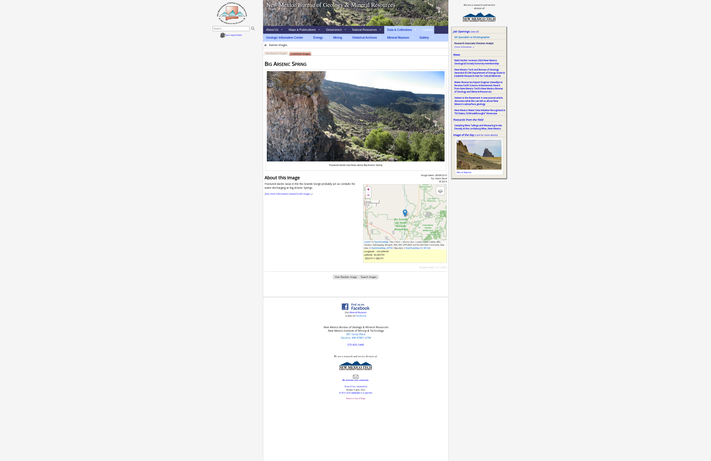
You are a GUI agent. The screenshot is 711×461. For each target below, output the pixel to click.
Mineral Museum (398, 37)
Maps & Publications (302, 29)
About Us (272, 29)
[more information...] (464, 47)
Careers (427, 29)
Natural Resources (364, 29)
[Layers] (440, 191)
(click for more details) (486, 135)
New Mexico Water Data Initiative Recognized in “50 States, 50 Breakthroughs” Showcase (479, 112)
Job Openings (466, 31)
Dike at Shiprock (464, 172)
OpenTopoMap (412, 247)
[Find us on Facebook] (356, 309)
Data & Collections (399, 29)
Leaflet (367, 241)
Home (265, 45)
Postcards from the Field (468, 119)
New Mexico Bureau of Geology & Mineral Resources (330, 5)
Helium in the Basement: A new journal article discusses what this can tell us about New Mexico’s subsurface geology (478, 101)
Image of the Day (463, 135)
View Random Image (346, 277)
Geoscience (334, 29)
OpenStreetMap (381, 241)
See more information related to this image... (288, 193)
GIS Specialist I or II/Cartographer (472, 37)
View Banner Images (276, 53)
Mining (337, 37)
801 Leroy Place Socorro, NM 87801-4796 (356, 335)
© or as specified (355, 392)
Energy (318, 37)
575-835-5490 (355, 344)
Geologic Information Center (284, 37)
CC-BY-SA (425, 247)
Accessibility (362, 386)
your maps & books (233, 35)
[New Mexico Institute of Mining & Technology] (355, 369)
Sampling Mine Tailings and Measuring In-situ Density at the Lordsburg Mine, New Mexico (478, 127)
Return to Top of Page (355, 398)
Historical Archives (364, 37)
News (456, 54)
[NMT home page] (479, 21)
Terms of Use (349, 386)
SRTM (389, 247)
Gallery (424, 37)
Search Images (368, 277)
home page (232, 13)
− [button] (368, 195)
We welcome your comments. (355, 380)
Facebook (361, 315)
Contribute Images (300, 53)
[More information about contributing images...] (355, 13)
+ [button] (368, 189)
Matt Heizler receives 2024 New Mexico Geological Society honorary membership (476, 62)
